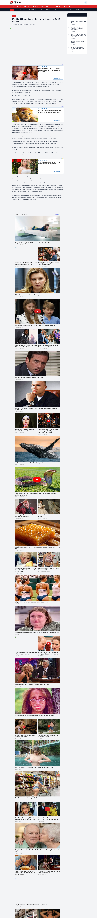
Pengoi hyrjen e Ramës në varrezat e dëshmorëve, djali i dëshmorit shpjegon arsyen (77, 48)
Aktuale (19, 6)
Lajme (12, 6)
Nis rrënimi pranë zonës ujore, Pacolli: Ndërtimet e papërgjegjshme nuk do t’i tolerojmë (31, 9)
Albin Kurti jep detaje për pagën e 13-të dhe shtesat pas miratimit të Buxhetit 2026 (78, 35)
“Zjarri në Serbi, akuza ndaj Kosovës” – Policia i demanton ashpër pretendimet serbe (72, 9)
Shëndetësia (44, 6)
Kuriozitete (27, 6)
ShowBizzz (67, 6)
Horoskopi (58, 6)
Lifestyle (35, 6)
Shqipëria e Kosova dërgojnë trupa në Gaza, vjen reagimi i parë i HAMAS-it (77, 28)
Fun (52, 6)
